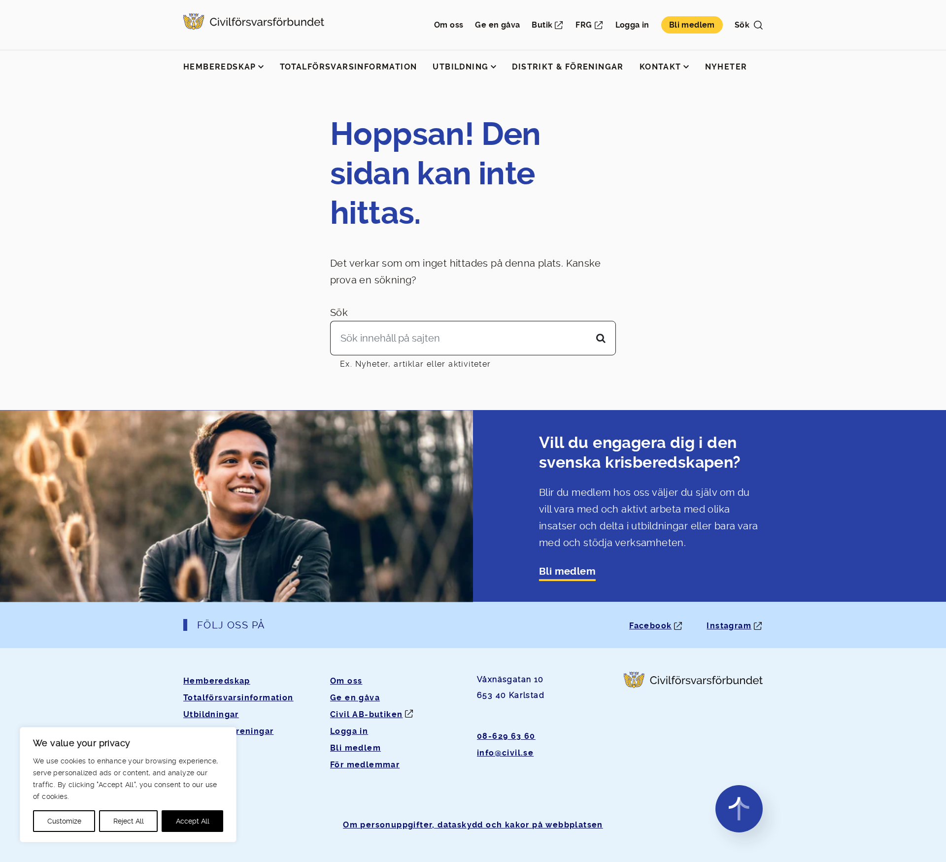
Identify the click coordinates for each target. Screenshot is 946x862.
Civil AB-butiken (366, 714)
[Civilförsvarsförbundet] (253, 25)
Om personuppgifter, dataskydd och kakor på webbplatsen (473, 824)
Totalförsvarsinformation (348, 66)
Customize (64, 821)
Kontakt (660, 66)
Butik (542, 25)
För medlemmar (365, 764)
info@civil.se (505, 753)
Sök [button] (742, 25)
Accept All (192, 821)
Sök (339, 312)
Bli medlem (692, 25)
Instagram (729, 625)
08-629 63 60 (506, 736)
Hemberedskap (219, 66)
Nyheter (726, 66)
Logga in (632, 25)
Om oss (448, 25)
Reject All (128, 821)
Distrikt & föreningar (567, 66)
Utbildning (460, 66)
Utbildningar (211, 714)
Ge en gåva (497, 25)
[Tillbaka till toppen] (739, 808)
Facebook (650, 625)
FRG (583, 25)
